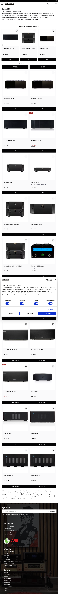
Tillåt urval (29, 313)
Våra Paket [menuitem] (7, 574)
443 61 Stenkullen (9, 530)
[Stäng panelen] (55, 279)
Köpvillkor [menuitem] (6, 557)
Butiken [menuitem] (6, 553)
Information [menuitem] (7, 549)
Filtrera (16, 67)
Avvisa (11, 313)
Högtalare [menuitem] (6, 576)
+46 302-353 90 (8, 534)
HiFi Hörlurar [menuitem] (7, 580)
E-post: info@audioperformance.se (13, 533)
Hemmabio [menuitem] (7, 584)
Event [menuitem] (5, 590)
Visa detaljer (50, 309)
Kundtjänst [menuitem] (7, 559)
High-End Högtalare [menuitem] (9, 578)
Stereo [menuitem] (5, 588)
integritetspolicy (25, 514)
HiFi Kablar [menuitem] (7, 582)
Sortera (43, 67)
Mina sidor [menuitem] (7, 555)
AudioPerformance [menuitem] (9, 551)
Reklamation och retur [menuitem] (10, 565)
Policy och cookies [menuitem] (9, 563)
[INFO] (15, 360)
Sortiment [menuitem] (7, 570)
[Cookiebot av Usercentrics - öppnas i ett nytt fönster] (45, 279)
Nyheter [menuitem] (6, 572)
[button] (2, 4)
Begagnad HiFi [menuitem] (8, 586)
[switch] (22, 303)
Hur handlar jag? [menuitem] (8, 561)
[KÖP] (10, 59)
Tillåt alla (47, 313)
